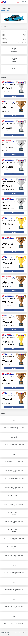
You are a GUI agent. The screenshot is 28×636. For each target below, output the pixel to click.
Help (19, 632)
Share (14, 96)
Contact (23, 632)
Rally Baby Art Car (5, 10)
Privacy (16, 634)
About (16, 632)
